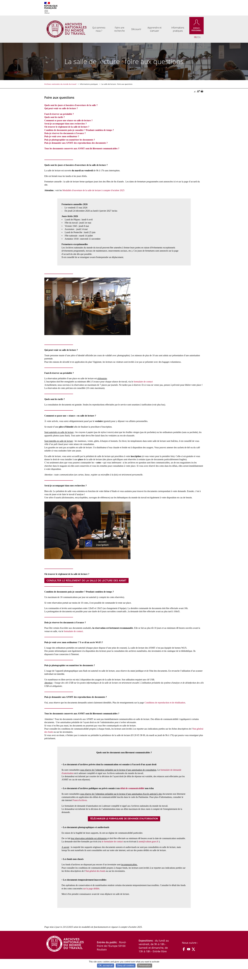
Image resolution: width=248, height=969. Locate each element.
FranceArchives (79, 800)
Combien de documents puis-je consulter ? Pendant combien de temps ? (79, 130)
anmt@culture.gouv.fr (148, 841)
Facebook (183, 949)
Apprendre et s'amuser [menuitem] (154, 29)
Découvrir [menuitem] (136, 29)
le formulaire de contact (112, 841)
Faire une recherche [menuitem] (119, 29)
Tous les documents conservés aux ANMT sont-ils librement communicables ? (81, 148)
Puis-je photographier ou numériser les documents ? (69, 139)
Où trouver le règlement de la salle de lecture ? (66, 127)
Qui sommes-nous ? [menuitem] (99, 29)
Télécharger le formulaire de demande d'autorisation (124, 818)
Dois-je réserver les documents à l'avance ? (65, 133)
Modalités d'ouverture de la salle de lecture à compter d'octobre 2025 (93, 190)
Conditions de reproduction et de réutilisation (165, 702)
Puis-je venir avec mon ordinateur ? (61, 136)
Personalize (144, 965)
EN (198, 37)
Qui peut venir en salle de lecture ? (61, 108)
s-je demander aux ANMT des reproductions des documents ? (78, 143)
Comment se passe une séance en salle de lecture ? (68, 120)
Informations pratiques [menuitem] (177, 29)
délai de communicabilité (132, 788)
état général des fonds (95, 871)
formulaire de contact (143, 381)
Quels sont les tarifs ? (54, 117)
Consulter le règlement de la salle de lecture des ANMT (86, 580)
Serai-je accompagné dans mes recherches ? (65, 123)
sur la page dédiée (91, 888)
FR (195, 37)
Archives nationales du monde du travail (60, 84)
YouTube (188, 949)
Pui (46, 143)
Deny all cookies (125, 965)
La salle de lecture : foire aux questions (116, 84)
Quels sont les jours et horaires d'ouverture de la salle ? (71, 105)
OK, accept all (105, 965)
